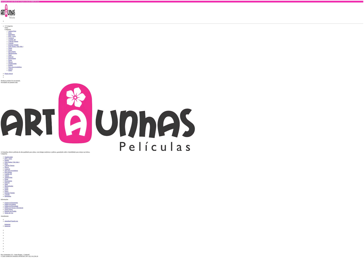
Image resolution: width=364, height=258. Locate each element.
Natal (10, 55)
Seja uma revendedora (15, 67)
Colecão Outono (13, 41)
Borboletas (11, 34)
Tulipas (10, 69)
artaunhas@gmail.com (11, 221)
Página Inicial (9, 73)
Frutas (10, 50)
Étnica (10, 70)
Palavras (10, 57)
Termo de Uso (9, 213)
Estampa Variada (13, 45)
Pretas (10, 60)
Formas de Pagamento (11, 202)
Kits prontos (12, 51)
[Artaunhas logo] (8, 18)
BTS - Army (12, 36)
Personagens (12, 58)
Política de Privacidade (11, 206)
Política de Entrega (10, 204)
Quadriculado (12, 63)
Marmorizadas (12, 53)
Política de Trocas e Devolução (14, 208)
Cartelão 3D (12, 39)
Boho (10, 33)
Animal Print (12, 31)
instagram (7, 224)
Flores (10, 48)
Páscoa (10, 62)
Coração (10, 43)
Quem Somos (9, 209)
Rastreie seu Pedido (10, 211)
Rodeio (10, 65)
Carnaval (11, 38)
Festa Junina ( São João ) (15, 46)
